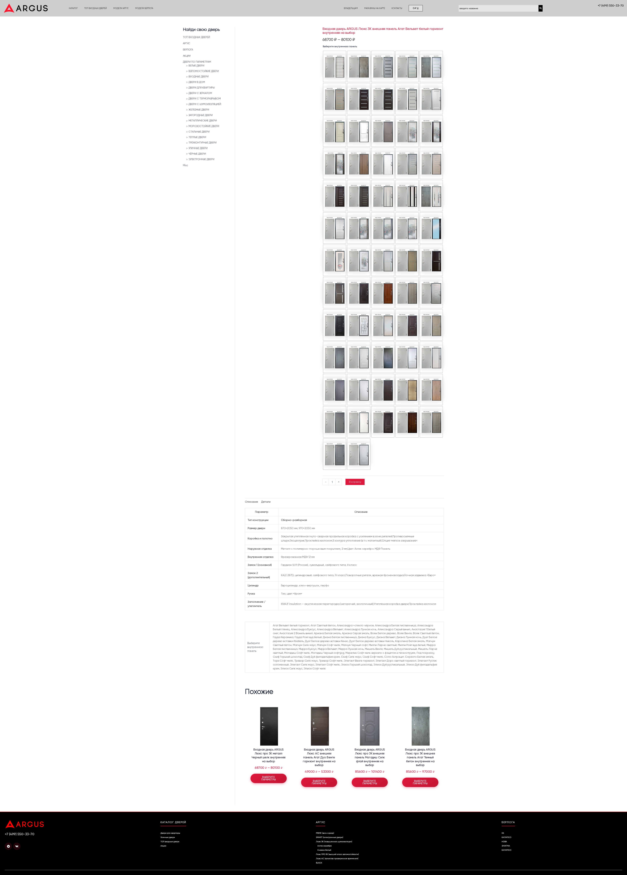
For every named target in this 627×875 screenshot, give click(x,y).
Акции (163, 846)
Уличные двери (168, 837)
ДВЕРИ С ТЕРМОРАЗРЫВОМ (205, 98)
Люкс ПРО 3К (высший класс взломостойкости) (337, 854)
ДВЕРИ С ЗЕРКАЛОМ (200, 93)
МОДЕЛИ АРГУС (121, 8)
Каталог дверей (173, 822)
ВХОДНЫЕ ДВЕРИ (199, 76)
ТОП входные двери (170, 841)
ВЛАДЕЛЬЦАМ (351, 8)
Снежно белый (324, 850)
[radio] (334, 66)
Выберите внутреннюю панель (340, 46)
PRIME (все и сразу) (325, 833)
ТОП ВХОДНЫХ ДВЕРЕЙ (95, 8)
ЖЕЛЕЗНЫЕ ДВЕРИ (199, 109)
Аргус (320, 822)
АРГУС (186, 43)
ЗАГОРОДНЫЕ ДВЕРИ (201, 115)
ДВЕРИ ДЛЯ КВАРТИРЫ (202, 87)
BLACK (319, 863)
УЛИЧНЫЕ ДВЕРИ (198, 148)
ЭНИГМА (506, 846)
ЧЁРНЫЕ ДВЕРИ (197, 153)
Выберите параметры (268, 778)
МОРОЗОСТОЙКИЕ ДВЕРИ (204, 126)
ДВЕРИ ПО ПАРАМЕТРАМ (197, 61)
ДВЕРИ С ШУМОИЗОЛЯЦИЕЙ (205, 104)
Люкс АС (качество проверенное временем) (337, 858)
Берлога (508, 822)
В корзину (355, 481)
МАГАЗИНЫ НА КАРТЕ (374, 8)
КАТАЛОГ (73, 8)
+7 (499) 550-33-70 (611, 5)
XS (503, 833)
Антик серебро (324, 846)
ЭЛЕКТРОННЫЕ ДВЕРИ (201, 159)
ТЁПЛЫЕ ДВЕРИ (197, 137)
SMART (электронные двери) (329, 837)
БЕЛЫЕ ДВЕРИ (196, 65)
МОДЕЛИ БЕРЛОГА (144, 8)
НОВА (504, 841)
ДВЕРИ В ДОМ (197, 82)
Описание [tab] (251, 501)
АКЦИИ (187, 55)
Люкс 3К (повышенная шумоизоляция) (334, 841)
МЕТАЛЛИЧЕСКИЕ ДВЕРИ (203, 120)
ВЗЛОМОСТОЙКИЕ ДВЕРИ (204, 71)
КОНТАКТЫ (397, 8)
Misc (185, 165)
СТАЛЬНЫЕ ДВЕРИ (199, 131)
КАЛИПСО (506, 837)
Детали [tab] (266, 501)
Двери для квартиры (170, 833)
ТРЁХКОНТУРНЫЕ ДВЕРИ (203, 142)
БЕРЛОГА (188, 49)
